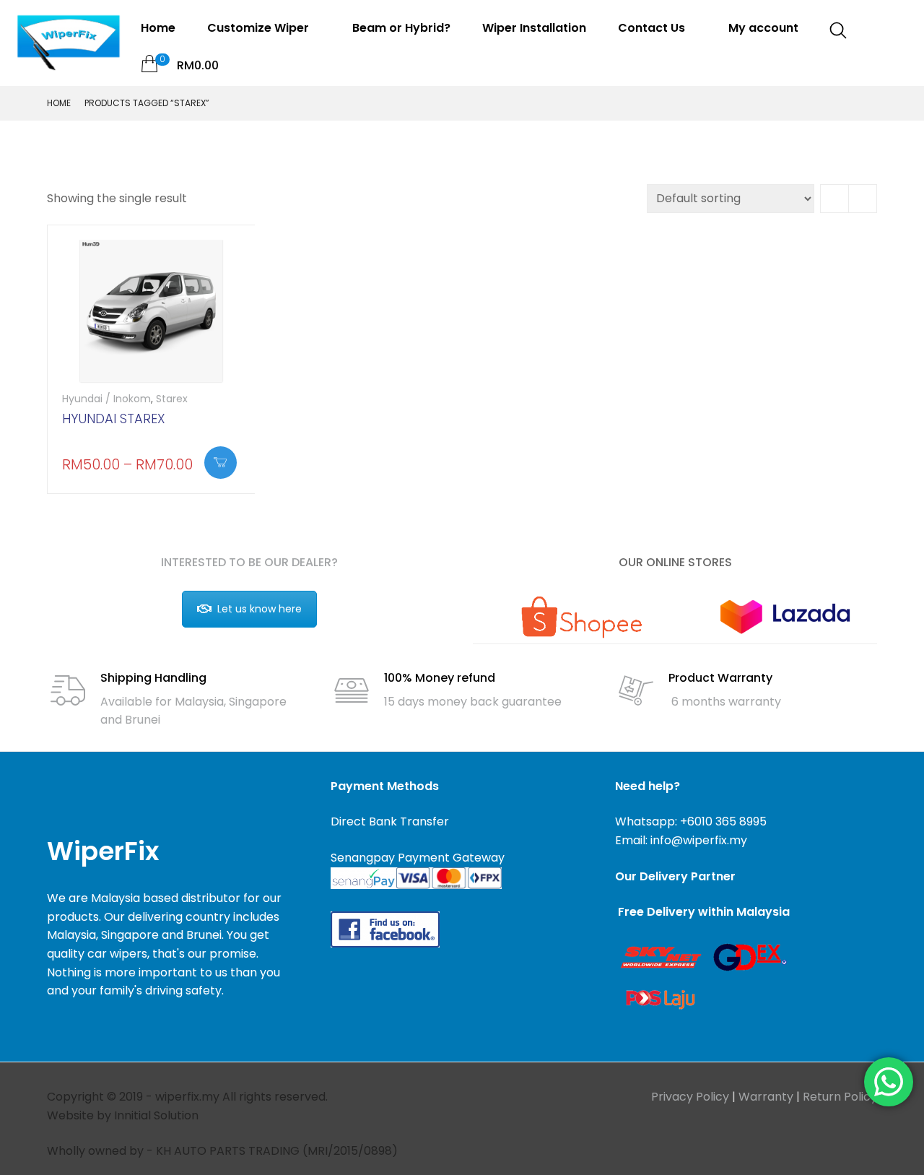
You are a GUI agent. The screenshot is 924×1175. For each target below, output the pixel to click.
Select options (220, 462)
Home (158, 27)
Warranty (765, 1096)
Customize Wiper (259, 27)
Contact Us (653, 27)
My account (763, 27)
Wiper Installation (534, 27)
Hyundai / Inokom (106, 398)
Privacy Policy (690, 1096)
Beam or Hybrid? (401, 27)
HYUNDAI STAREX (113, 418)
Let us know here (259, 609)
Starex (172, 398)
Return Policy (840, 1096)
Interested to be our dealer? (249, 562)
